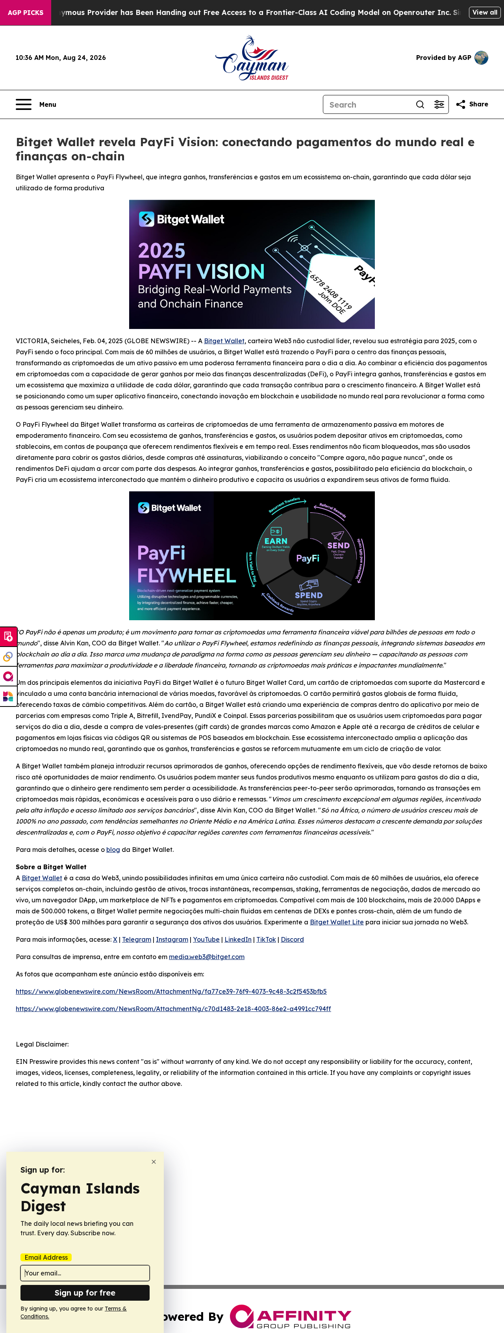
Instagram (172, 939)
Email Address (46, 1257)
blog (113, 849)
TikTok (266, 939)
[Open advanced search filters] (439, 104)
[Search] (420, 104)
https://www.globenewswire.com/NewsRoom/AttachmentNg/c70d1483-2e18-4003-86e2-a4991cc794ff (173, 1009)
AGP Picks (25, 13)
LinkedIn (238, 939)
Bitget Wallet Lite (337, 922)
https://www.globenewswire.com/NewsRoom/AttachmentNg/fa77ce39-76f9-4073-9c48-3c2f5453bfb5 (171, 991)
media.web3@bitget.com (207, 957)
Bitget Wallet (224, 341)
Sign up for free (85, 1293)
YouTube (206, 939)
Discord (292, 939)
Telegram (136, 939)
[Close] (154, 1162)
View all (484, 12)
